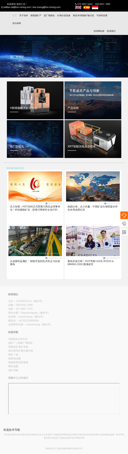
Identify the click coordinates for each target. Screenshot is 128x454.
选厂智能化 (49, 15)
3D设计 (24, 377)
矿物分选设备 (63, 15)
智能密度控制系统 (18, 362)
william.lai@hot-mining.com (17, 7)
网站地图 (13, 366)
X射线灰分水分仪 (17, 339)
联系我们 (111, 31)
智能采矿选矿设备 (18, 346)
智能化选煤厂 (110, 434)
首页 (14, 15)
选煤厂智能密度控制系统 (59, 434)
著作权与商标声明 (76, 437)
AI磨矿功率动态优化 (81, 434)
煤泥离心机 (97, 434)
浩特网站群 (99, 31)
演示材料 (16, 23)
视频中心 (13, 377)
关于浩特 (23, 15)
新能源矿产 (35, 15)
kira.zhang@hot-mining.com (47, 7)
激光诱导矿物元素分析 (20, 350)
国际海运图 (14, 358)
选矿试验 (13, 370)
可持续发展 (101, 15)
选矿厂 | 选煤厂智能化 (20, 343)
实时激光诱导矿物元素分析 (16, 434)
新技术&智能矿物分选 (83, 15)
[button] (1, 56)
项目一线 (13, 354)
